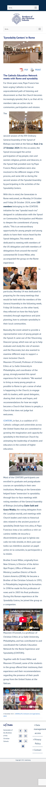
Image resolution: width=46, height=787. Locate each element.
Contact (37, 749)
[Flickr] (25, 736)
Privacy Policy (37, 741)
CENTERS (7, 420)
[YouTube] (20, 741)
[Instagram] (20, 736)
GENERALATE (19, 714)
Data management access (38, 729)
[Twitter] (25, 731)
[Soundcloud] (25, 741)
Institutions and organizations (31, 714)
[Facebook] (20, 731)
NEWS (5, 716)
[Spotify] (23, 746)
